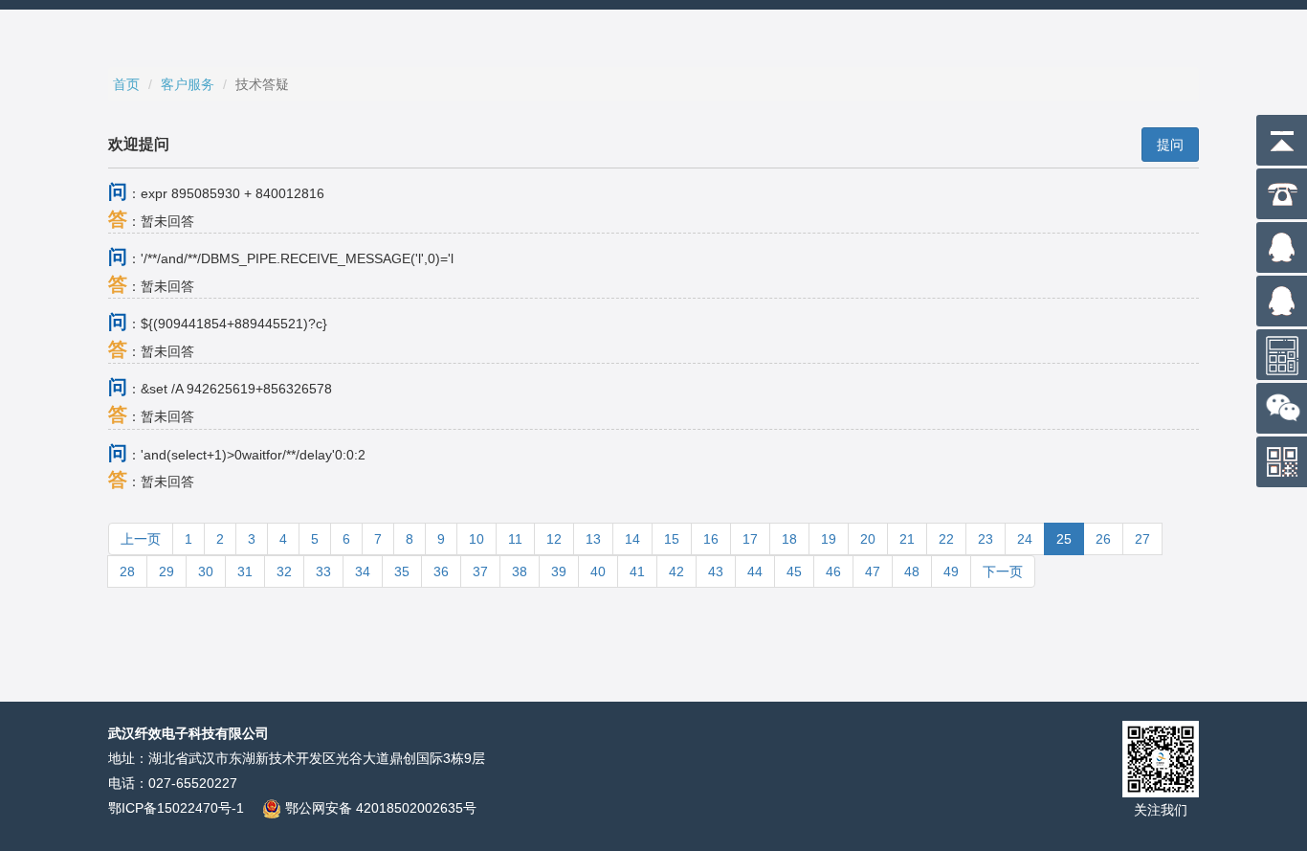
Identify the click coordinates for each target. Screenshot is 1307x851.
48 (911, 571)
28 (127, 571)
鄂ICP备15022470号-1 (176, 808)
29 (166, 571)
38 (519, 571)
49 (951, 571)
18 (789, 539)
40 (598, 571)
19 (828, 539)
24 (1024, 539)
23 (985, 539)
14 (632, 539)
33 (323, 571)
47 (872, 571)
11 (515, 539)
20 (867, 539)
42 (676, 571)
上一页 (141, 539)
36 (441, 571)
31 (245, 571)
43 (715, 571)
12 (554, 539)
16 (711, 539)
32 (284, 571)
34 (362, 571)
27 (1142, 539)
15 (671, 539)
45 (794, 571)
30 (205, 571)
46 (833, 571)
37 (480, 571)
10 (476, 539)
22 (946, 539)
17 (750, 539)
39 (558, 571)
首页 (126, 84)
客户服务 (187, 84)
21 (907, 539)
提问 (1170, 144)
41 (637, 571)
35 (402, 571)
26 (1103, 539)
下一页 (1003, 571)
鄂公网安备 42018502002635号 (378, 808)
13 (593, 539)
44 (755, 571)
